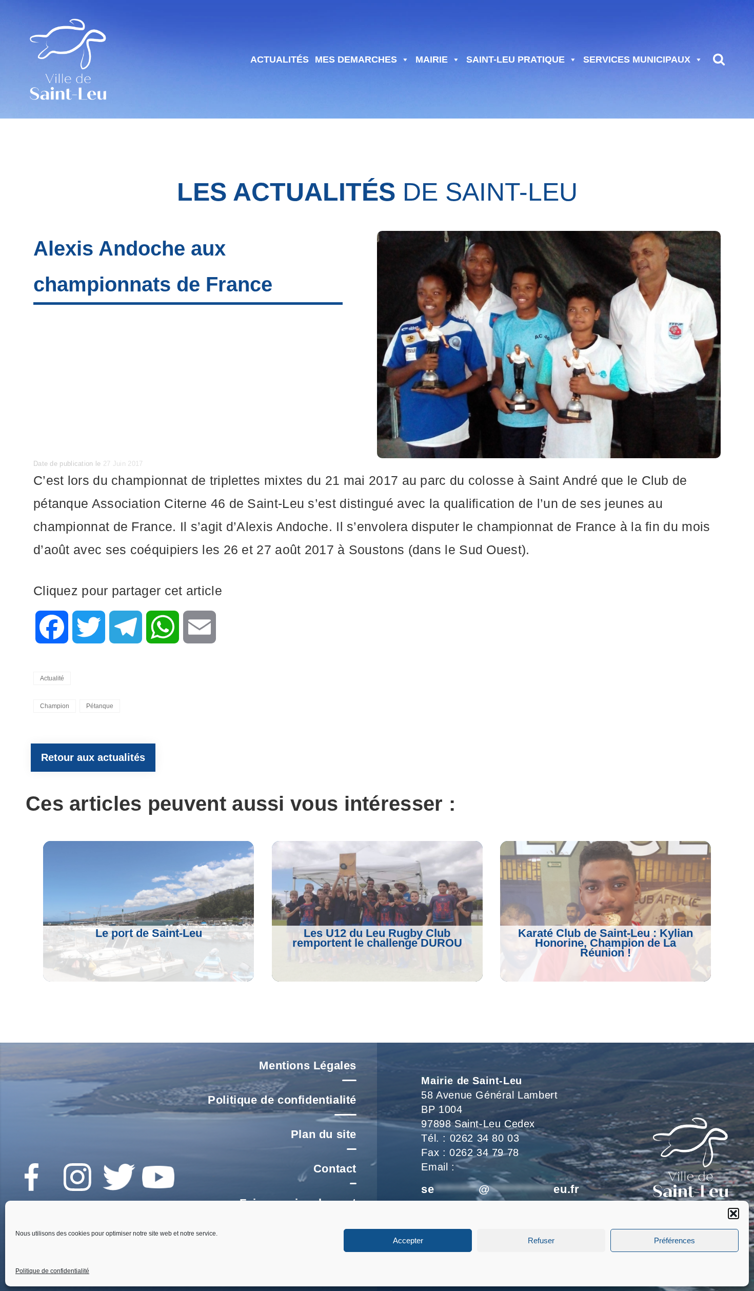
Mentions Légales (307, 1065)
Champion (54, 706)
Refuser (541, 1240)
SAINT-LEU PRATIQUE (515, 59)
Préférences (674, 1240)
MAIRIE (431, 59)
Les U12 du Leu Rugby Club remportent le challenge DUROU (377, 938)
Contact (334, 1168)
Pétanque (99, 706)
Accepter (408, 1240)
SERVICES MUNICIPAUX (636, 59)
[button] (733, 1213)
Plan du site (323, 1134)
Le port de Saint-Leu (148, 933)
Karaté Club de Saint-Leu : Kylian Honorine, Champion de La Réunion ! (605, 943)
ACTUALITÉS (279, 59)
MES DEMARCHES (356, 59)
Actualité (52, 678)
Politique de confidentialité (52, 1271)
